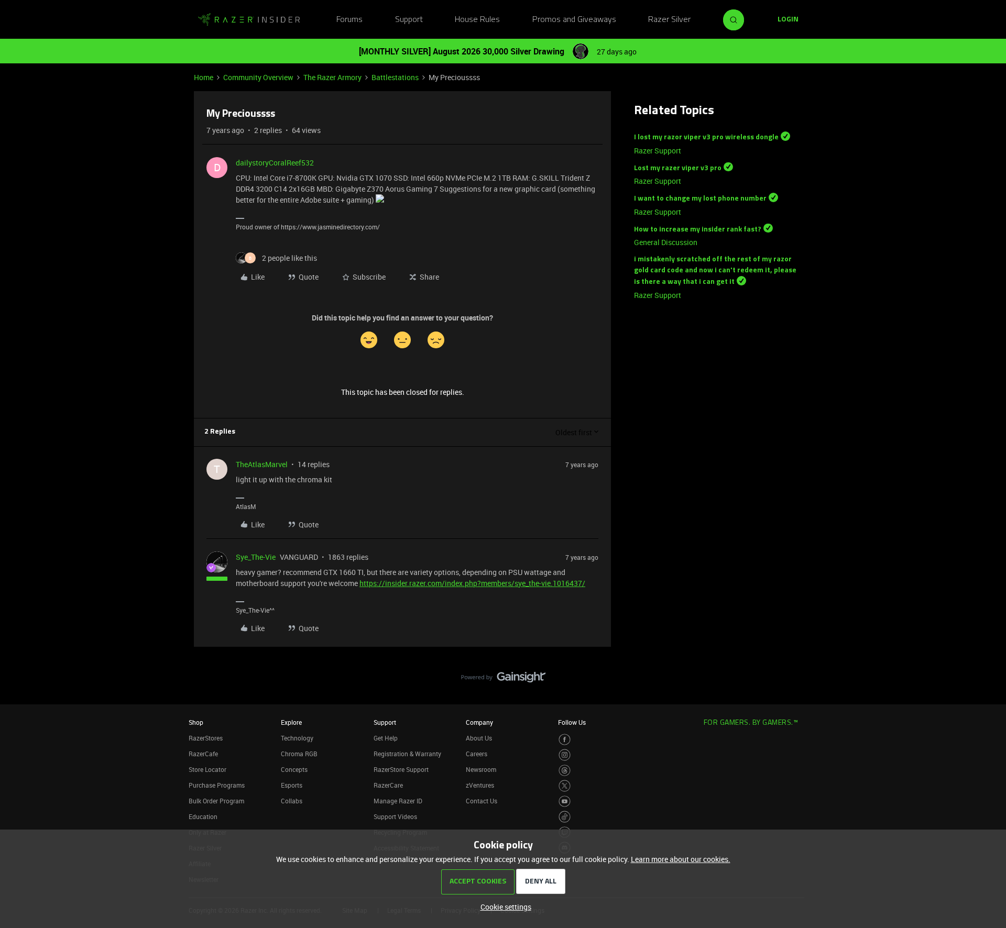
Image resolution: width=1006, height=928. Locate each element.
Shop (196, 722)
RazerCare (388, 785)
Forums (349, 20)
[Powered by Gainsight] (503, 680)
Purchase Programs (217, 785)
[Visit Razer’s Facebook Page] (564, 739)
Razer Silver (669, 20)
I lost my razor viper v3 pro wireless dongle (706, 137)
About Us (479, 738)
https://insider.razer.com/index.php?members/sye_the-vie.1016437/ (472, 583)
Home (203, 77)
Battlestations (395, 77)
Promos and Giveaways (574, 20)
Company (479, 722)
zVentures (480, 785)
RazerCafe (203, 753)
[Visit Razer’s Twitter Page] (564, 785)
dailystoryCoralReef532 (275, 163)
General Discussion (665, 242)
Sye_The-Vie (256, 557)
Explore (291, 722)
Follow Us (572, 722)
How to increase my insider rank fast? (697, 229)
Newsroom (481, 769)
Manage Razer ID (398, 801)
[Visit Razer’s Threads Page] (564, 770)
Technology (297, 738)
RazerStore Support (401, 769)
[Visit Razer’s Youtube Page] (564, 801)
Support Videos (395, 816)
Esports (291, 785)
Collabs (291, 801)
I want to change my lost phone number (700, 198)
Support (409, 20)
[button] (788, 19)
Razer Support (657, 151)
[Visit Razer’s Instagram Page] (564, 754)
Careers (476, 753)
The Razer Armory (332, 77)
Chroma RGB (299, 753)
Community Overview (258, 77)
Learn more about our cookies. (680, 859)
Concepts (294, 769)
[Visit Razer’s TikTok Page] (564, 816)
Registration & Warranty (407, 753)
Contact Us (481, 801)
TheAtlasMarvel (262, 464)
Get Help (386, 738)
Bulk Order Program (216, 801)
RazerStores (206, 738)
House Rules (477, 20)
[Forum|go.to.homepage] (249, 19)
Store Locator (207, 769)
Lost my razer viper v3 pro (677, 167)
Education (203, 816)
